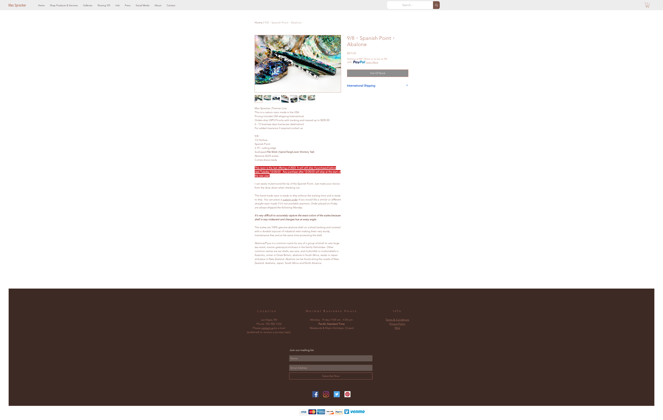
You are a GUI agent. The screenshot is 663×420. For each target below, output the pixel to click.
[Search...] (436, 5)
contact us (267, 328)
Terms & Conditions (397, 319)
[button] (63, 5)
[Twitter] (337, 394)
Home (258, 22)
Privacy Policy (397, 323)
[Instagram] (326, 394)
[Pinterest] (347, 394)
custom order (290, 199)
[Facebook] (315, 394)
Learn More (372, 62)
